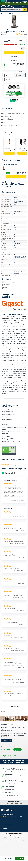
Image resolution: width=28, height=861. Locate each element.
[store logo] (7, 6)
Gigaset (4, 34)
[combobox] (14, 9)
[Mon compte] (19, 6)
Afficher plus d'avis (14, 706)
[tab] (14, 108)
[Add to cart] (9, 153)
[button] (7, 29)
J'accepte (19, 858)
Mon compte (19, 6)
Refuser (4, 854)
